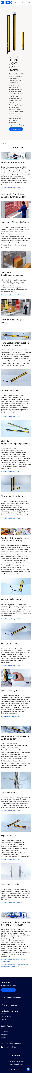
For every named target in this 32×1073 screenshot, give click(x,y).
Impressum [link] (16, 1055)
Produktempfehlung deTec (10, 188)
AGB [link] (16, 1058)
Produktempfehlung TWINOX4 (11, 902)
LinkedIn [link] (4, 1029)
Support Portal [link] (6, 1017)
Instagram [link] (4, 1035)
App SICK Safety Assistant (10, 716)
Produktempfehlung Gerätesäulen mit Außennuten (14, 960)
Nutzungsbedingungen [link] (15, 1061)
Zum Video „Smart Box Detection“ (13, 295)
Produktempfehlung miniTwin (11, 619)
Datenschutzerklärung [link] (16, 1064)
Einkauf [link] (3, 1020)
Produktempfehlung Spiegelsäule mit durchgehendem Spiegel (14, 966)
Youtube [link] (3, 1038)
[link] (6, 2)
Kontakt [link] (3, 1014)
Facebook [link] (4, 1032)
